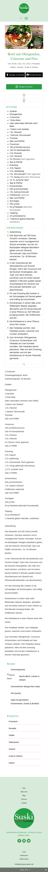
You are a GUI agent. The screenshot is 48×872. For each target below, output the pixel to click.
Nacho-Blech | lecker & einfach (29, 678)
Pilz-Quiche (16, 693)
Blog (24, 795)
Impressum (24, 855)
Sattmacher (14, 742)
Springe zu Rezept (16, 75)
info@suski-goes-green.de (24, 864)
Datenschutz (24, 859)
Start (24, 788)
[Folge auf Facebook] (19, 841)
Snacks (20, 67)
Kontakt (24, 803)
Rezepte (36, 64)
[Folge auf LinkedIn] (29, 841)
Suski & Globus (31, 67)
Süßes (12, 763)
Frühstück (13, 721)
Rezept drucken (35, 75)
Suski (13, 64)
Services (24, 799)
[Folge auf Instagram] (24, 841)
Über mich (24, 792)
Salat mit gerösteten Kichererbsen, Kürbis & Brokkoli (25, 702)
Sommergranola (18, 669)
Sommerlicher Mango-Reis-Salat (25, 686)
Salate (13, 67)
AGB (24, 852)
